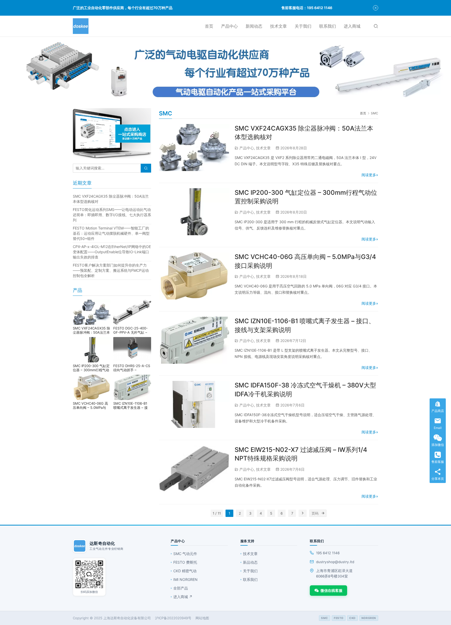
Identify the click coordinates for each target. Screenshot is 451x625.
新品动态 (250, 562)
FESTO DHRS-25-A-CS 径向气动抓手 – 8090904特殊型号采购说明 (131, 368)
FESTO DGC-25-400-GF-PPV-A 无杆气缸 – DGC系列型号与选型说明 (132, 330)
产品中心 (229, 26)
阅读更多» (369, 175)
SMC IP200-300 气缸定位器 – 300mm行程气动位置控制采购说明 (91, 368)
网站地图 (202, 618)
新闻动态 (254, 26)
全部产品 (180, 588)
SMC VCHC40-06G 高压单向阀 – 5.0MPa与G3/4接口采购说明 (90, 405)
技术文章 (278, 26)
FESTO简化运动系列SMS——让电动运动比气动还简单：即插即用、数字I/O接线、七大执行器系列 (112, 214)
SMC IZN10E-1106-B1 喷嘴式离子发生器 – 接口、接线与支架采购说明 (132, 405)
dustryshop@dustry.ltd (335, 562)
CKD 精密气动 (185, 571)
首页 (209, 26)
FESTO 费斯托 (185, 562)
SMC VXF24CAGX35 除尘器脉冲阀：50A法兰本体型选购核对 (91, 330)
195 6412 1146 (328, 553)
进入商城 (352, 26)
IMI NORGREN (185, 579)
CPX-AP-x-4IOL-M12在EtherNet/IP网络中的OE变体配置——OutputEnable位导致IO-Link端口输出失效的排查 (112, 251)
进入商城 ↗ (182, 596)
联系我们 (327, 26)
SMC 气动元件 (185, 553)
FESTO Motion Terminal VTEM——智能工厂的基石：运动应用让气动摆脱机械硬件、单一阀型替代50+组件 (111, 233)
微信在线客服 (331, 590)
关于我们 (303, 26)
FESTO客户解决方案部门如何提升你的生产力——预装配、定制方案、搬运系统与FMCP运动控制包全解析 (111, 270)
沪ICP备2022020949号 (173, 618)
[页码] (323, 513)
